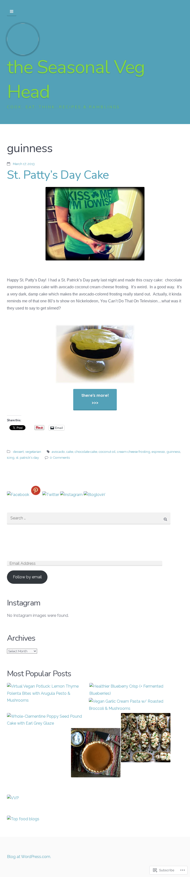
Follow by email (27, 577)
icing (10, 457)
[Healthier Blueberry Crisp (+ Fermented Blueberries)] (129, 690)
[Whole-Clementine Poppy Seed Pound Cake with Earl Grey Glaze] (47, 720)
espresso (158, 452)
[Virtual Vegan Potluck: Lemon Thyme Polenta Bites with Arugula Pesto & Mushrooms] (47, 693)
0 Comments (60, 457)
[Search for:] (88, 518)
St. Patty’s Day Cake (58, 175)
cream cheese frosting (133, 452)
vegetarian (33, 452)
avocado (58, 452)
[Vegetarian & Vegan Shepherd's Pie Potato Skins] (145, 739)
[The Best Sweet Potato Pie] (95, 754)
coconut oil (107, 452)
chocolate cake (86, 452)
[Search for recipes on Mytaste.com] (23, 819)
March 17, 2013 (24, 164)
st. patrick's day (27, 457)
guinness (173, 452)
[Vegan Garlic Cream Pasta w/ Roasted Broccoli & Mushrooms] (129, 705)
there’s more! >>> (95, 399)
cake (69, 452)
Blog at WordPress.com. (29, 856)
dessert (18, 452)
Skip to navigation (11, 11)
